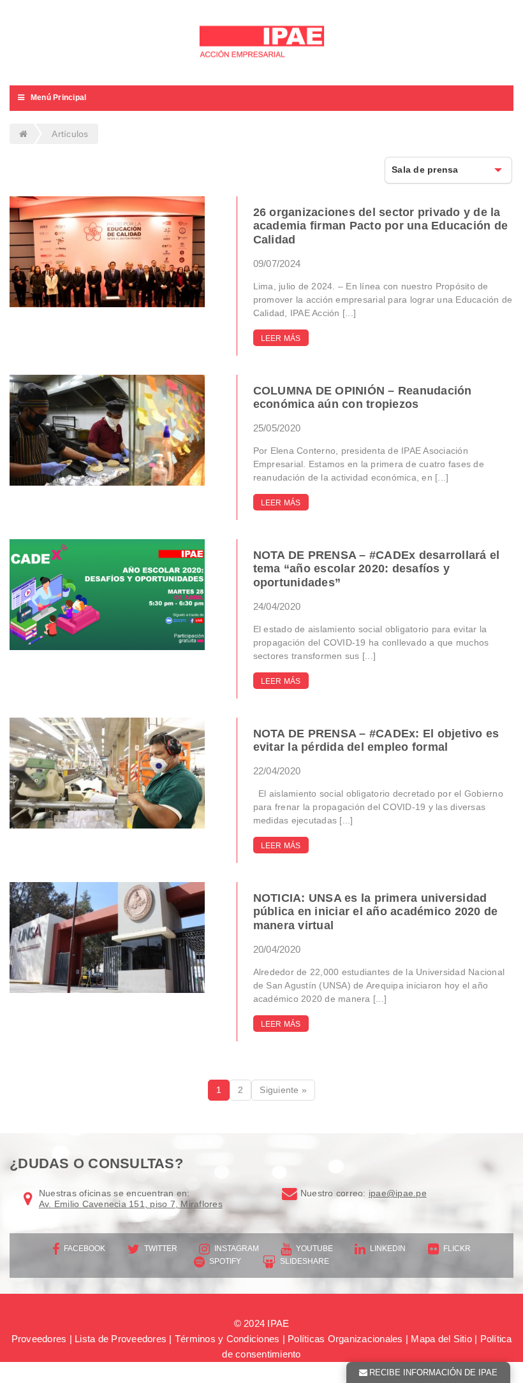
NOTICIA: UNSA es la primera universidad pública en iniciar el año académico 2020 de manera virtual (375, 912)
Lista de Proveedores (120, 1338)
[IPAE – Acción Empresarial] (261, 43)
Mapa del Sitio (441, 1338)
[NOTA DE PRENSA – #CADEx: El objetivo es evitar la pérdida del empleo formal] (107, 773)
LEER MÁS (281, 338)
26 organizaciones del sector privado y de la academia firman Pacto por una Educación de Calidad (380, 226)
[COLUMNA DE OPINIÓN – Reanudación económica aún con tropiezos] (107, 430)
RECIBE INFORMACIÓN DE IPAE (433, 1372)
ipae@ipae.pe (398, 1193)
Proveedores (39, 1338)
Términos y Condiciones (227, 1338)
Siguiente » (283, 1090)
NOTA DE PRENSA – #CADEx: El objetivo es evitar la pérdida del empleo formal (376, 740)
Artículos (70, 134)
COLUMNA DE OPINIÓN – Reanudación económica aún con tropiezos (362, 397)
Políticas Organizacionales (345, 1338)
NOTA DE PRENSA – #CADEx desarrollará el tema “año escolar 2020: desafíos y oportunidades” (376, 569)
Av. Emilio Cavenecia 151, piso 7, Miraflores (131, 1204)
